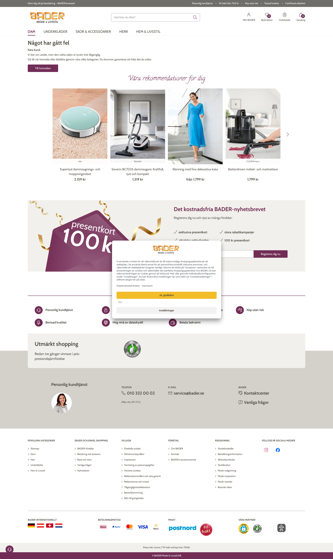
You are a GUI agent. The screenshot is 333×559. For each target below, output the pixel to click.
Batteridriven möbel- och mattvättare (253, 169)
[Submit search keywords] (195, 17)
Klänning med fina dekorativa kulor (195, 169)
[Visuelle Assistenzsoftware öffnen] (280, 528)
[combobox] (155, 17)
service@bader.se (189, 393)
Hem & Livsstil (38, 470)
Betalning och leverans (88, 454)
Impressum (130, 459)
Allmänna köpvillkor (134, 454)
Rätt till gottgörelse (134, 498)
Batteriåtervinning (133, 492)
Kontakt (175, 454)
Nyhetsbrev (83, 470)
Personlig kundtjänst (202, 3)
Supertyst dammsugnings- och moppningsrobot (80, 171)
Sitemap (35, 448)
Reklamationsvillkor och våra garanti (142, 476)
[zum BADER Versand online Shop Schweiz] (49, 525)
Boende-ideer (225, 487)
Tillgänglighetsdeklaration (137, 487)
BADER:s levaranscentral (183, 459)
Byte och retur (84, 459)
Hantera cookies (132, 470)
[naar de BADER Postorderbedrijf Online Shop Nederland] (58, 525)
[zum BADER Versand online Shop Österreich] (40, 525)
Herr (33, 459)
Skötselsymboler (226, 459)
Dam (33, 454)
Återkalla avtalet (132, 448)
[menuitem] (31, 32)
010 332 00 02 (141, 393)
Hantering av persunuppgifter (139, 465)
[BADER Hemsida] (48, 17)
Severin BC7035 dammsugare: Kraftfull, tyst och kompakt (138, 171)
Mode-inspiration (227, 476)
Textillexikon (224, 465)
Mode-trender (225, 481)
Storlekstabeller (226, 448)
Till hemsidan (43, 68)
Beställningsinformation (230, 454)
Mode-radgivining (227, 470)
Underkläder (37, 465)
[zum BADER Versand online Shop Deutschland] (31, 525)
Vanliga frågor (84, 465)
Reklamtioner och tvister (136, 481)
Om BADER (177, 448)
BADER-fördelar (85, 448)
